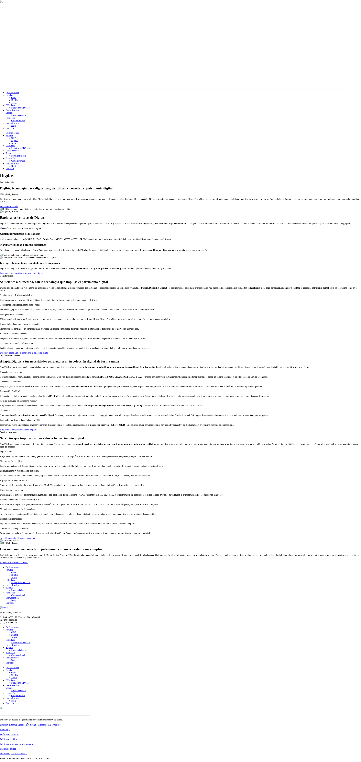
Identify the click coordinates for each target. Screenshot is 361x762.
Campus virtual (18, 120)
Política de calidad (8, 749)
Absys (14, 102)
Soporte (9, 113)
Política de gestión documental (13, 753)
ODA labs (10, 105)
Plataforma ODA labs (20, 108)
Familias (9, 95)
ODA (13, 97)
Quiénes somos (12, 92)
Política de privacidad (9, 734)
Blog (13, 125)
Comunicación (12, 123)
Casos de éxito (12, 110)
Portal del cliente (18, 115)
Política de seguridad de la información (17, 744)
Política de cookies (8, 739)
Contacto (10, 128)
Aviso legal (5, 729)
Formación (10, 118)
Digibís (14, 100)
